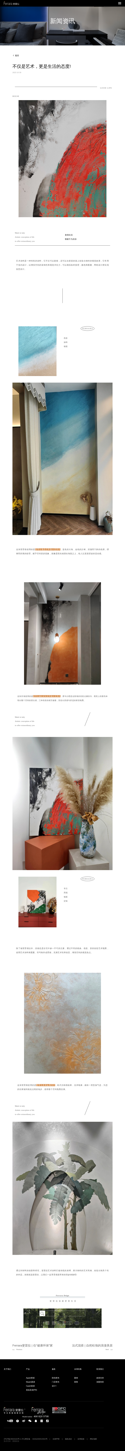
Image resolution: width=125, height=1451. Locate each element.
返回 (17, 55)
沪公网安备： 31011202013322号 (34, 1439)
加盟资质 (100, 1382)
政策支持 (100, 1378)
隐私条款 (68, 1439)
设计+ (54, 1386)
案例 (76, 1378)
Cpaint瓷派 (30, 1386)
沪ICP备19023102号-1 (12, 1439)
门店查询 (55, 1382)
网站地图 (93, 1439)
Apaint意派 (30, 1378)
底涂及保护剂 (31, 1390)
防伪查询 (55, 1378)
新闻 (76, 1382)
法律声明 (56, 1439)
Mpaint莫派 (30, 1382)
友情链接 (81, 1439)
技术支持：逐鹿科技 (11, 1441)
